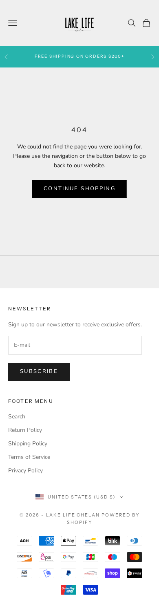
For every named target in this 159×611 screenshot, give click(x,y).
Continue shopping (79, 188)
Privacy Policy (25, 470)
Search (16, 416)
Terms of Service (29, 457)
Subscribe (39, 371)
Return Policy (25, 430)
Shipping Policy (27, 443)
